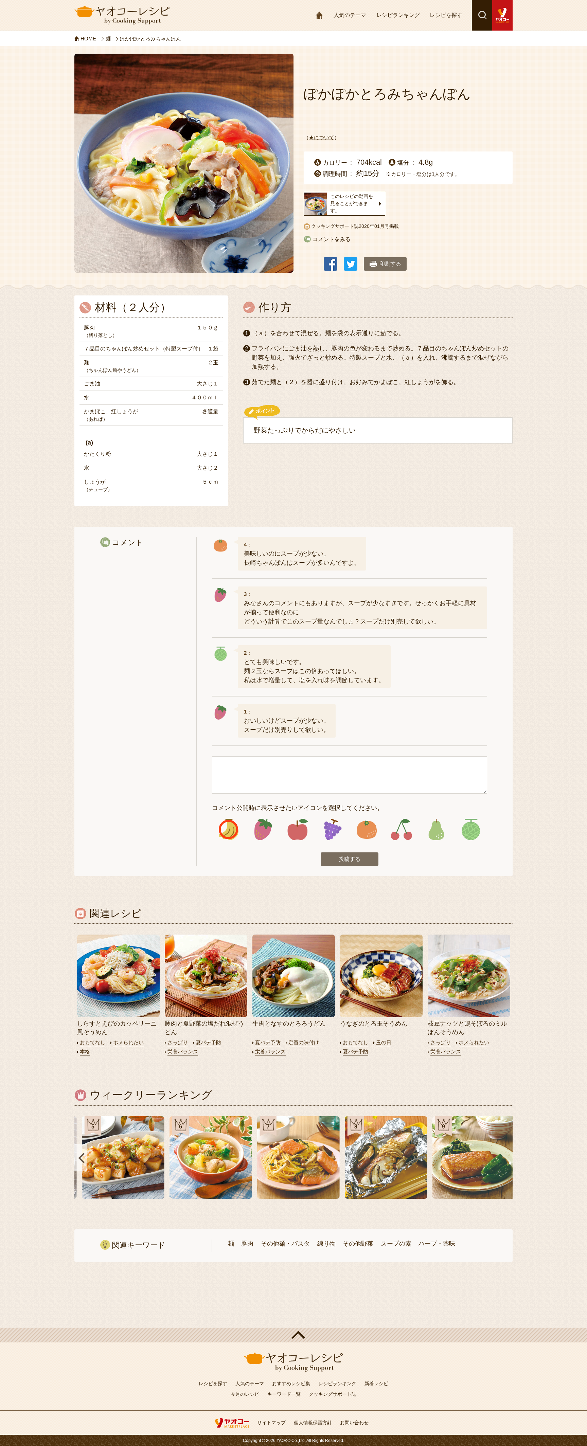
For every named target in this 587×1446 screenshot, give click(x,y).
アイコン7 (436, 829)
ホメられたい (128, 1042)
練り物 (326, 1243)
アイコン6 (401, 829)
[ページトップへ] (293, 1335)
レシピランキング (398, 15)
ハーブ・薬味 (437, 1243)
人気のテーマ (350, 15)
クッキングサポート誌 (332, 1394)
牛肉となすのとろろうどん (289, 1023)
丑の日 (383, 1042)
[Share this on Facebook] (330, 261)
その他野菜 (358, 1243)
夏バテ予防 (208, 1042)
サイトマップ (271, 1422)
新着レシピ (376, 1383)
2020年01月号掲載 (379, 226)
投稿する (349, 859)
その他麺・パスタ (285, 1243)
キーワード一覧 (284, 1394)
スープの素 (396, 1243)
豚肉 (247, 1243)
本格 (85, 1051)
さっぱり (177, 1042)
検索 (482, 15)
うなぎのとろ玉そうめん (373, 1023)
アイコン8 (470, 829)
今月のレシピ (245, 1394)
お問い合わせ (354, 1422)
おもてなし (92, 1042)
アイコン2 (263, 829)
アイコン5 (366, 829)
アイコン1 (228, 829)
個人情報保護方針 (313, 1422)
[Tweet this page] (350, 261)
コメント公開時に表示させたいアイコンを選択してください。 (297, 808)
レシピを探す (446, 15)
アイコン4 (332, 829)
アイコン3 (297, 829)
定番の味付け (303, 1042)
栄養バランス (182, 1051)
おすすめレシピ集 (291, 1383)
